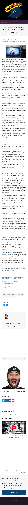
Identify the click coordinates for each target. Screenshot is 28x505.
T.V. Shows (22, 41)
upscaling (4, 211)
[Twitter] (3, 400)
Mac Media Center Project (15, 61)
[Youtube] (13, 400)
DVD (4, 294)
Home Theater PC (11, 294)
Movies (10, 41)
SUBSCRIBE (14, 492)
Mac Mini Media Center (8, 297)
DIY (7, 41)
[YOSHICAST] (14, 10)
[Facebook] (6, 400)
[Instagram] (9, 400)
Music (13, 41)
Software (18, 41)
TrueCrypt (6, 166)
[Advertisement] (11, 344)
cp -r (5, 140)
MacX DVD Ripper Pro (7, 254)
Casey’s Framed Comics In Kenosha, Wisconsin (21, 470)
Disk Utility (21, 166)
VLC (9, 213)
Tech (3, 42)
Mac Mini (20, 294)
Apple (4, 41)
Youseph (14, 39)
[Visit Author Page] (14, 316)
